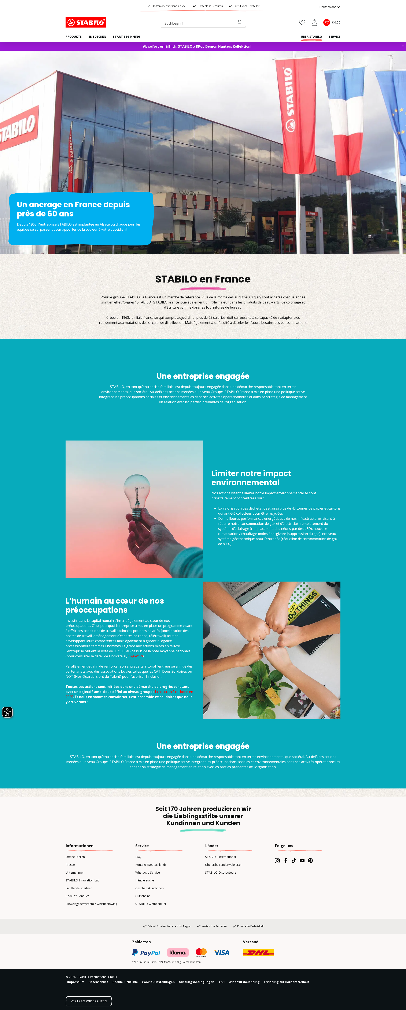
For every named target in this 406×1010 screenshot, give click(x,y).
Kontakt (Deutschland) (150, 865)
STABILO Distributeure (220, 872)
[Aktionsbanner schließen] (403, 46)
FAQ (138, 857)
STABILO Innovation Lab (82, 880)
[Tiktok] (293, 860)
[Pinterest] (310, 860)
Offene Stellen (75, 857)
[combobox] (203, 24)
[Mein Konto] (314, 22)
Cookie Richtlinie (125, 982)
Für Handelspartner (79, 888)
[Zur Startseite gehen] (87, 22)
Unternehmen (75, 872)
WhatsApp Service (147, 872)
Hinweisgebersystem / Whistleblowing (91, 904)
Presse (70, 865)
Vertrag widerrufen (89, 1001)
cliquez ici (135, 656)
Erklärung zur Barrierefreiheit (286, 982)
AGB (221, 982)
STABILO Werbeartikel (150, 904)
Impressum (75, 982)
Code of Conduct (77, 896)
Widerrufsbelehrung (244, 982)
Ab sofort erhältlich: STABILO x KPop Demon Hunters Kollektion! (197, 46)
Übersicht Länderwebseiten (223, 865)
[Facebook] (285, 860)
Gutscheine (143, 896)
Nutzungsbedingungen (196, 982)
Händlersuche (144, 880)
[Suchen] (240, 22)
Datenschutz (98, 982)
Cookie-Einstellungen (158, 982)
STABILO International (220, 857)
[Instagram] (277, 860)
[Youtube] (302, 860)
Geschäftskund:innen (149, 888)
